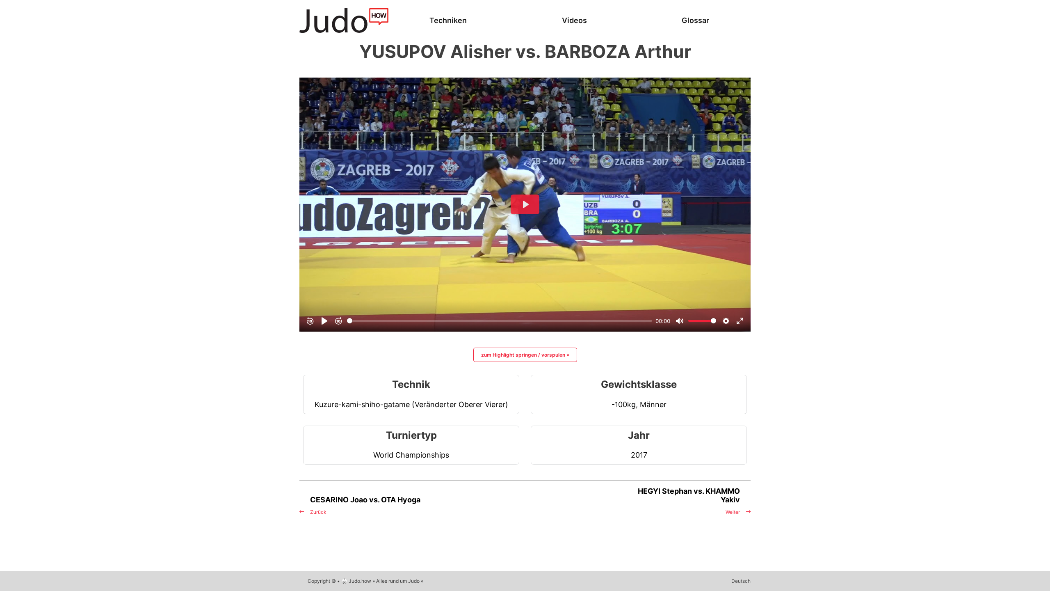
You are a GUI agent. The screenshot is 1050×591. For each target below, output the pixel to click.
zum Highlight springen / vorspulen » (525, 355)
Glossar (695, 20)
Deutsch (741, 581)
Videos (574, 20)
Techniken (448, 20)
